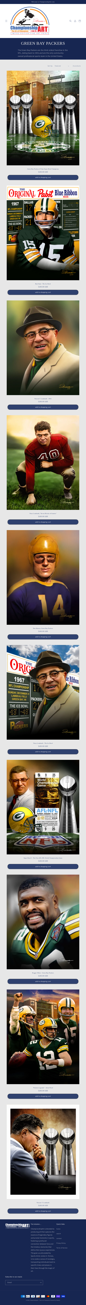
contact (59, 1238)
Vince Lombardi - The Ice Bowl (43, 743)
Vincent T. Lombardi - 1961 (43, 399)
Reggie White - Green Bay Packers (43, 973)
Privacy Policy (61, 1243)
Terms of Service (61, 1248)
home (58, 1229)
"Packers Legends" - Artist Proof (43, 1088)
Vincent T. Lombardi (43, 1202)
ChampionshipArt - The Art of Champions (40, 1300)
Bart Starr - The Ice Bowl (43, 284)
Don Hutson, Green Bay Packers (43, 628)
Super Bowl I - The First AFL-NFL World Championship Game (43, 858)
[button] (6, 21)
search (58, 1234)
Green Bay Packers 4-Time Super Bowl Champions (43, 169)
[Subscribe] (40, 1282)
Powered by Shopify (55, 1300)
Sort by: (50, 66)
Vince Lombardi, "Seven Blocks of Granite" (43, 513)
